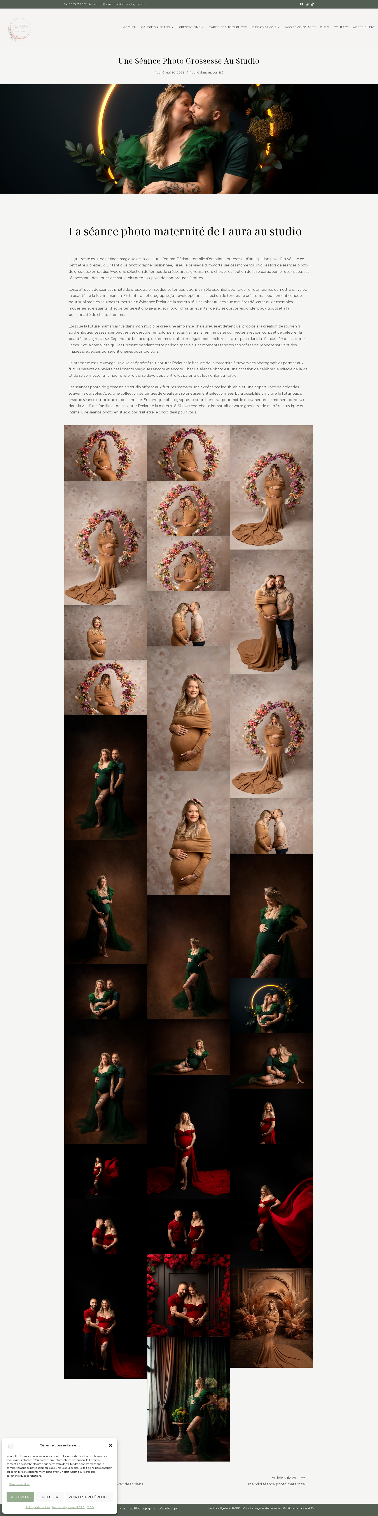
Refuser (50, 1497)
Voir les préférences (89, 1497)
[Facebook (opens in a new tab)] (301, 4)
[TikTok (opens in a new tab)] (312, 4)
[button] (110, 1445)
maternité (215, 72)
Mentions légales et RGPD (68, 1507)
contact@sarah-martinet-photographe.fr (119, 4)
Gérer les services (19, 1484)
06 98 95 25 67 (77, 4)
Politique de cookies (38, 1507)
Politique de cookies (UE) (298, 1508)
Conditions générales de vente (261, 1508)
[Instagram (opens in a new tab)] (307, 4)
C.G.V (90, 1507)
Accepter (20, 1497)
